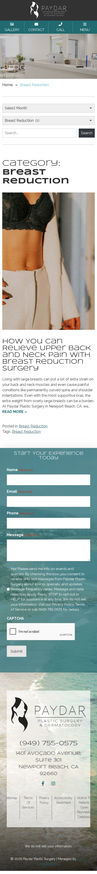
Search (86, 133)
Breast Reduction (33, 426)
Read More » (14, 412)
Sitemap (11, 798)
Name (19, 470)
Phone (20, 513)
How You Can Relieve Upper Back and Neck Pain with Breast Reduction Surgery (46, 355)
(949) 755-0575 (50, 609)
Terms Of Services (28, 802)
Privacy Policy (63, 604)
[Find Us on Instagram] (53, 783)
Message (22, 535)
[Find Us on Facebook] (43, 783)
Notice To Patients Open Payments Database (84, 807)
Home (7, 85)
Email (19, 491)
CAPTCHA (15, 618)
